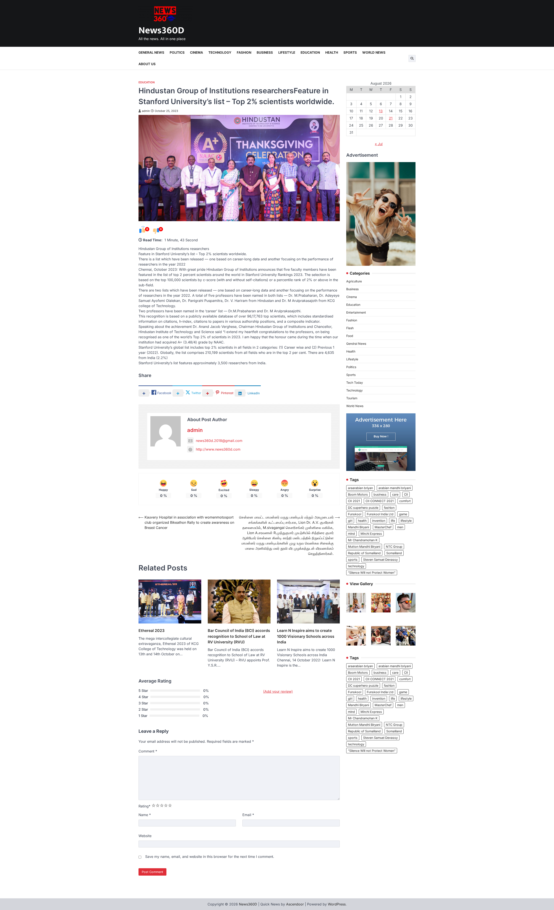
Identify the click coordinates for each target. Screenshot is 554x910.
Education (310, 52)
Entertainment (356, 312)
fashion (389, 507)
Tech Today (354, 382)
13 (381, 111)
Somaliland (394, 553)
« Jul (379, 144)
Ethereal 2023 (151, 630)
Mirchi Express (371, 533)
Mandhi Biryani (358, 527)
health (362, 520)
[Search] (412, 58)
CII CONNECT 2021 (380, 501)
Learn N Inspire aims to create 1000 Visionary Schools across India (305, 636)
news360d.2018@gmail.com (219, 440)
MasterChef (383, 527)
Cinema (196, 52)
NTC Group (394, 546)
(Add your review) (278, 691)
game (403, 514)
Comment (147, 751)
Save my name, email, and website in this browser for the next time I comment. (209, 856)
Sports (350, 52)
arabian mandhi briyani (394, 488)
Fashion (244, 52)
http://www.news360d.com (218, 449)
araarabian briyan (360, 488)
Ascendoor (295, 904)
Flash (350, 328)
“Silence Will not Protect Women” (371, 572)
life (393, 520)
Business (265, 52)
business (380, 494)
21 (391, 118)
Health (331, 52)
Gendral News (356, 343)
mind (351, 533)
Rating (144, 806)
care (395, 494)
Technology (219, 52)
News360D (161, 30)
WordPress (337, 904)
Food (349, 336)
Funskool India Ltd (380, 514)
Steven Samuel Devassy (380, 559)
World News (373, 52)
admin (146, 111)
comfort (405, 501)
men (400, 527)
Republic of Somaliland (364, 553)
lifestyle (406, 520)
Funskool (354, 514)
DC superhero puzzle (363, 507)
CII (406, 494)
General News (151, 52)
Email (248, 815)
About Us (147, 64)
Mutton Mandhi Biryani (364, 546)
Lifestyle (286, 52)
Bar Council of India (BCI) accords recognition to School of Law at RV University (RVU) (239, 636)
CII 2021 (354, 501)
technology (356, 566)
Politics (177, 52)
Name (144, 815)
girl (350, 520)
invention (378, 520)
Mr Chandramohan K (363, 540)
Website (144, 836)
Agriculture (354, 281)
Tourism (351, 398)
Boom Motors (358, 494)
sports (353, 559)
